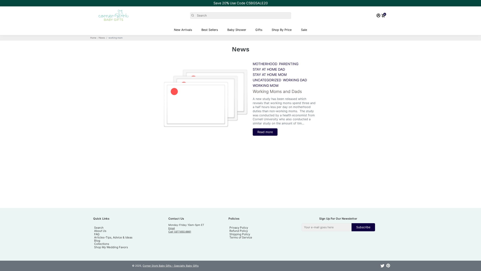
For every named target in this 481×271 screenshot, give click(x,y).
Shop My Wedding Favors (111, 247)
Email (171, 228)
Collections (101, 244)
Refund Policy (238, 231)
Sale (304, 30)
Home (93, 38)
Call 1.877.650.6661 (179, 231)
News (102, 38)
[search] (240, 15)
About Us (100, 231)
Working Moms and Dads (277, 91)
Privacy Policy (238, 227)
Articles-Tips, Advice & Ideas (113, 237)
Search (99, 227)
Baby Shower (236, 30)
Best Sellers (209, 30)
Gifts (258, 30)
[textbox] (327, 227)
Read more (265, 132)
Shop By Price (282, 30)
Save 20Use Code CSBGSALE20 (240, 3)
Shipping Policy (239, 234)
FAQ (96, 234)
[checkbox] (338, 227)
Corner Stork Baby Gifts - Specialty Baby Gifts (171, 265)
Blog (97, 240)
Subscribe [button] (363, 227)
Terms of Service (240, 237)
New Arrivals (183, 30)
